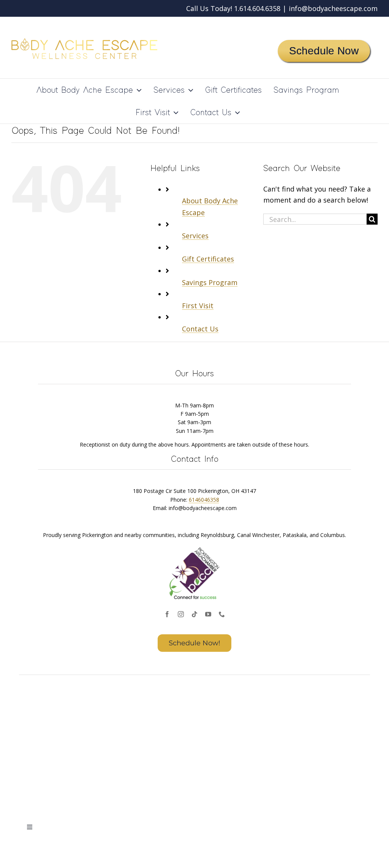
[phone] (222, 614)
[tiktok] (194, 614)
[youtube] (208, 614)
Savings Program (209, 282)
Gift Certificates (208, 258)
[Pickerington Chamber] (194, 548)
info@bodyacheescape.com (333, 8)
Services (195, 235)
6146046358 (204, 499)
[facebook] (167, 614)
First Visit (197, 305)
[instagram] (181, 614)
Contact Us (200, 328)
